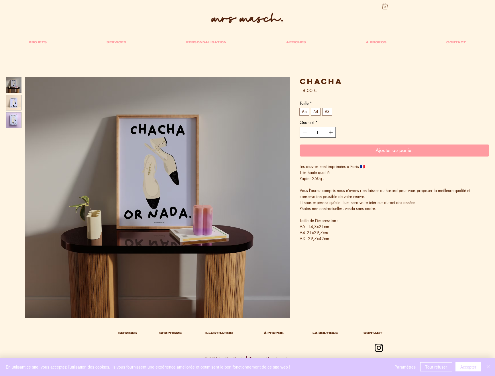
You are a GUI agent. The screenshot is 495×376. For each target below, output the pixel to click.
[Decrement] (304, 132)
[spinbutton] (318, 132)
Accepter (468, 367)
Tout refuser (436, 367)
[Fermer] (488, 366)
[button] (385, 6)
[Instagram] (378, 347)
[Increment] (331, 132)
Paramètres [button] (405, 367)
